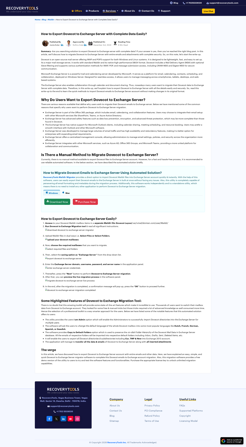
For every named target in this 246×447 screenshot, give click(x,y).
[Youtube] (70, 418)
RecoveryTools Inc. (117, 442)
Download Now (59, 202)
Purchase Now (87, 202)
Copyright (185, 415)
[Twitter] (56, 418)
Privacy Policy (152, 405)
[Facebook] (49, 418)
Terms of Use (152, 420)
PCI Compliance (153, 410)
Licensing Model (188, 420)
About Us (115, 405)
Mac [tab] (67, 193)
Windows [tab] (53, 193)
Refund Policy (152, 415)
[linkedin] (62, 45)
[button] (110, 10)
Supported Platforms (191, 410)
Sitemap (114, 420)
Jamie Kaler (55, 45)
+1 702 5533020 (64, 411)
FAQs (182, 405)
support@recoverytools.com (223, 2)
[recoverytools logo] (22, 11)
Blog (176, 2)
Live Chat (208, 11)
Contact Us (116, 410)
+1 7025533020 (193, 2)
